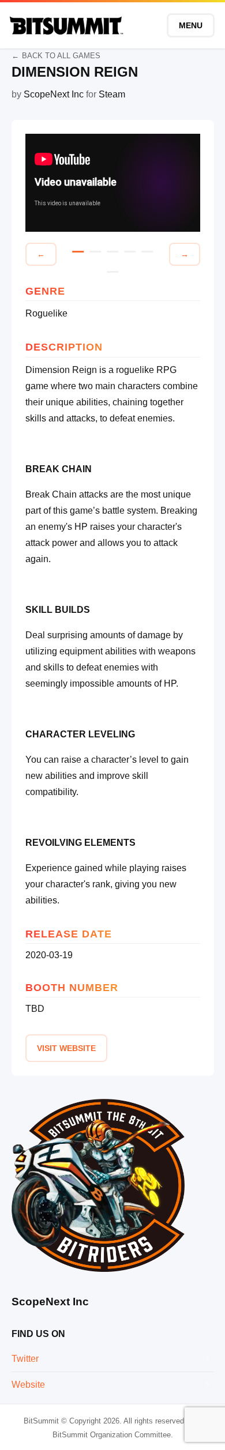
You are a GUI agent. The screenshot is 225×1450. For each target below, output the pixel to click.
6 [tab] (112, 272)
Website (28, 1384)
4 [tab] (130, 252)
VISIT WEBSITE (66, 1048)
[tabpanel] (112, 183)
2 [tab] (95, 252)
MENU (190, 25)
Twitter (25, 1359)
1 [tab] (78, 252)
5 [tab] (147, 252)
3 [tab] (112, 252)
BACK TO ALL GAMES (61, 55)
